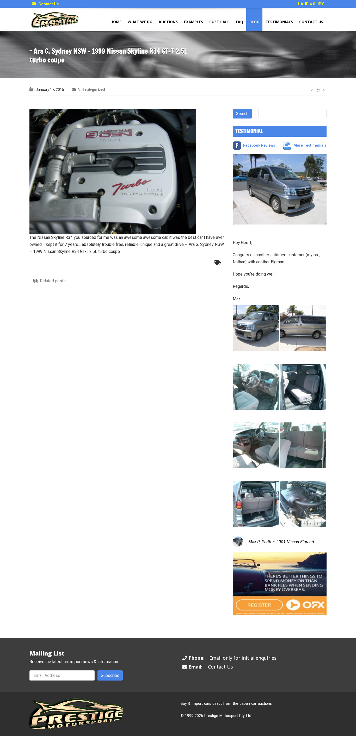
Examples (193, 21)
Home (116, 21)
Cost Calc (219, 21)
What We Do (140, 21)
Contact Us (48, 4)
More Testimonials (310, 145)
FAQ (239, 21)
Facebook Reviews (259, 145)
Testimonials (279, 21)
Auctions (168, 21)
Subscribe (110, 675)
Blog (254, 21)
